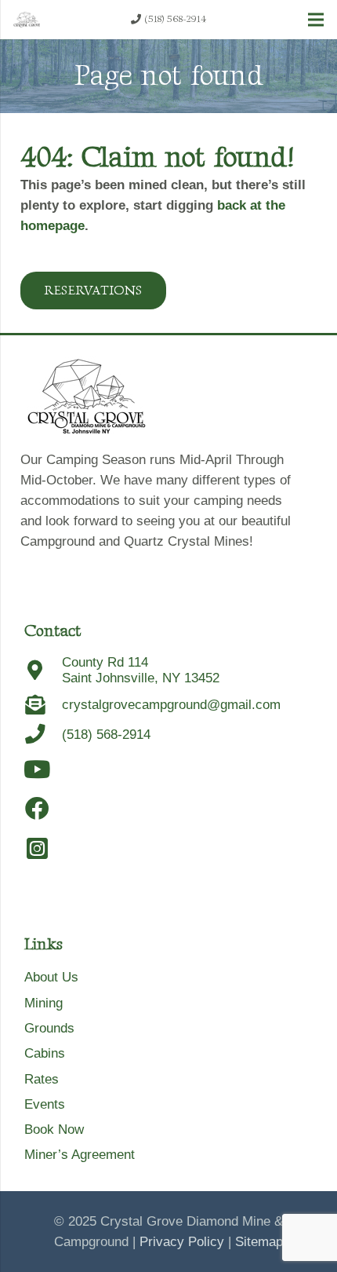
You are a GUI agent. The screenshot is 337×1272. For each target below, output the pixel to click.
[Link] (26, 19)
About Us (51, 977)
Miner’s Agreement (79, 1154)
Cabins (44, 1053)
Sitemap (259, 1241)
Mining (43, 1003)
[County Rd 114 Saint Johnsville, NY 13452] (43, 671)
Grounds (49, 1028)
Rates (41, 1079)
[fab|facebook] (37, 809)
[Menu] (315, 19)
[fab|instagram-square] (37, 849)
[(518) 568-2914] (43, 734)
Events (44, 1104)
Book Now (54, 1129)
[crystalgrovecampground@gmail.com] (43, 705)
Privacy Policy (182, 1241)
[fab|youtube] (37, 770)
